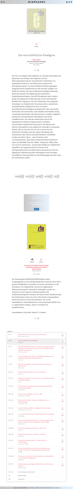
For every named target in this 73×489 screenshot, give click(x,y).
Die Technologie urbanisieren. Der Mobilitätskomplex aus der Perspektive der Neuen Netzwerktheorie (36, 357)
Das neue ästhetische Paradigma (27, 340)
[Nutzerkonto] (66, 2)
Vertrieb (36, 487)
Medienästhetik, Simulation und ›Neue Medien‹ (32, 372)
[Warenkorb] (71, 2)
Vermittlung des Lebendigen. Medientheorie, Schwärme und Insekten (35, 465)
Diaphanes (36, 2)
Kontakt (41, 487)
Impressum (57, 487)
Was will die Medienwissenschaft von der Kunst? (32, 428)
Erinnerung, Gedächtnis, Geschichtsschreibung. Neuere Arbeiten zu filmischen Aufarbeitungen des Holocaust (34, 449)
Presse (32, 487)
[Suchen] (4, 2)
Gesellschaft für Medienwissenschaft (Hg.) (36, 265)
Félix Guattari (37, 59)
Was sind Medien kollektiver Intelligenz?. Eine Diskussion (34, 408)
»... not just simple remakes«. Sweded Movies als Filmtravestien (36, 414)
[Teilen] (38, 70)
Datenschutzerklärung (49, 487)
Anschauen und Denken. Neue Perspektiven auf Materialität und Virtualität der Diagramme (35, 457)
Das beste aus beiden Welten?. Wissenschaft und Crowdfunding (32, 441)
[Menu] (1, 2)
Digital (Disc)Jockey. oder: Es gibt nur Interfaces (31, 434)
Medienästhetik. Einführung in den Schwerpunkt (32, 334)
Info (29, 487)
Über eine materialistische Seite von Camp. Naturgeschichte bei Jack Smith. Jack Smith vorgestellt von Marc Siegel (35, 421)
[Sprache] (69, 2)
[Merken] (35, 70)
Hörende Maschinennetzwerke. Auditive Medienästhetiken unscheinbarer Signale (35, 387)
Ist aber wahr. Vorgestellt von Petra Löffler (30, 394)
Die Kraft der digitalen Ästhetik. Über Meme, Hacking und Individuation (35, 365)
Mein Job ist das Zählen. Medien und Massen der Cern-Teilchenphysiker (34, 401)
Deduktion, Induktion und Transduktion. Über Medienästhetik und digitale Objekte (36, 379)
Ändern (36, 209)
